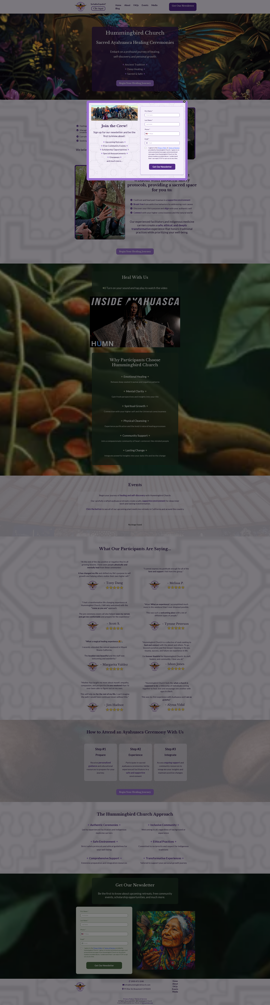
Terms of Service (174, 148)
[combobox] (147, 134)
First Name (149, 111)
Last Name (149, 120)
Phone (147, 129)
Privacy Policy (162, 148)
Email (147, 139)
